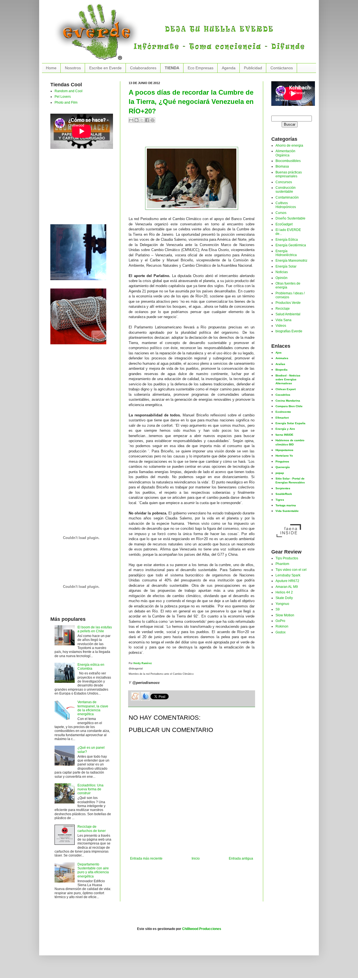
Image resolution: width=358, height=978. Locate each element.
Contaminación (287, 197)
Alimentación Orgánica (285, 153)
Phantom (282, 564)
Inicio (196, 858)
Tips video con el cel (291, 570)
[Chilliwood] (78, 251)
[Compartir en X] (142, 120)
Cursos (280, 213)
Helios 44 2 (284, 592)
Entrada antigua (241, 858)
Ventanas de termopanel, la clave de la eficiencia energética (92, 708)
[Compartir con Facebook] (147, 120)
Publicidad (253, 68)
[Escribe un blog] (136, 120)
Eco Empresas (200, 68)
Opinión (281, 278)
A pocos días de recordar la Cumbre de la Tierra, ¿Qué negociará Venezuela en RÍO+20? (191, 102)
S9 (277, 609)
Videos (280, 326)
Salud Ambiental (287, 314)
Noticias (281, 272)
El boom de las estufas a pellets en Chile (94, 629)
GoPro (280, 621)
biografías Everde (288, 331)
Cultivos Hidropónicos (285, 205)
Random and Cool (69, 91)
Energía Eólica (286, 240)
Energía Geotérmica (290, 245)
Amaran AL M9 (286, 587)
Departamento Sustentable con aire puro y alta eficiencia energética (93, 870)
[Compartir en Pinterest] (152, 120)
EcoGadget (284, 224)
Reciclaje (282, 309)
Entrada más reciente (146, 858)
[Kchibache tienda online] (78, 315)
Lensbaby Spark (287, 575)
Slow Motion (284, 615)
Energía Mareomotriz (291, 261)
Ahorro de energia (289, 145)
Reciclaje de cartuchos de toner (91, 829)
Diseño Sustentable (290, 218)
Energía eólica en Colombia (90, 667)
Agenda (228, 68)
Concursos (283, 182)
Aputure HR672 (287, 581)
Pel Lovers (63, 97)
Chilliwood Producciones (201, 929)
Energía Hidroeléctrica (286, 253)
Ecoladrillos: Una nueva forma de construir (90, 789)
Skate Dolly (284, 598)
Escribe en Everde (105, 68)
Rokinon (281, 626)
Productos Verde (288, 303)
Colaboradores (143, 68)
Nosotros (73, 68)
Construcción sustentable (285, 190)
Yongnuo (282, 604)
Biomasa (282, 166)
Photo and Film (66, 102)
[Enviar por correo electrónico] (131, 120)
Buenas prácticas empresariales (288, 174)
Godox (280, 632)
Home (51, 68)
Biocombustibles (288, 161)
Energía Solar (285, 266)
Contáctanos (281, 68)
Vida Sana (283, 320)
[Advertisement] (194, 137)
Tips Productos (286, 558)
